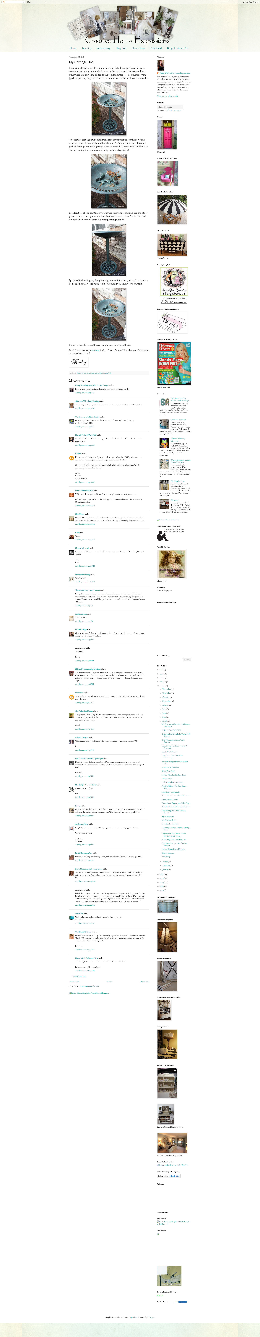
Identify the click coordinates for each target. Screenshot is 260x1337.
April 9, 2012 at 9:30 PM (84, 844)
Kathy (77, 532)
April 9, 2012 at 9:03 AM (85, 392)
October (166, 697)
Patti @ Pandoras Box (83, 853)
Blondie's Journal (82, 548)
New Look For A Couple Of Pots (175, 807)
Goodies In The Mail (170, 824)
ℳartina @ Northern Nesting (87, 401)
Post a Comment (79, 976)
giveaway (96, 350)
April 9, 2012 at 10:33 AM (85, 540)
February (166, 865)
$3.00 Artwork (168, 816)
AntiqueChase (81, 614)
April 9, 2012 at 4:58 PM (84, 660)
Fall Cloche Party (178, 481)
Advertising (103, 48)
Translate (177, 110)
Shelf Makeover (168, 853)
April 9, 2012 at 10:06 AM (85, 524)
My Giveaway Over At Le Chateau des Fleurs (176, 725)
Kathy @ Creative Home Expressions (175, 73)
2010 (162, 878)
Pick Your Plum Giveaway (172, 782)
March (165, 861)
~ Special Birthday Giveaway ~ (178, 440)
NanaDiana (79, 514)
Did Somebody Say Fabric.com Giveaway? (180, 399)
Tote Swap (166, 857)
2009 (162, 882)
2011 (162, 874)
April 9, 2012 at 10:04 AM (85, 506)
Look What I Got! (169, 752)
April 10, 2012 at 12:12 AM (85, 905)
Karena (78, 453)
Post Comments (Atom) (89, 986)
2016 (162, 670)
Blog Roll (121, 48)
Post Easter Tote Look (170, 792)
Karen (77, 806)
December (166, 689)
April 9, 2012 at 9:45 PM (84, 860)
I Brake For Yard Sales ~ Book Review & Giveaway (174, 834)
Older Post (143, 982)
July (164, 709)
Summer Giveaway (178, 420)
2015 (162, 674)
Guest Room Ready (170, 799)
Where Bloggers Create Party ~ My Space (180, 461)
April (164, 721)
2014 (162, 678)
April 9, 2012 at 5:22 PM (84, 702)
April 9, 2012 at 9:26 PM (84, 815)
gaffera (134, 1317)
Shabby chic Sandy (82, 574)
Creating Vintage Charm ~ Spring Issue (175, 829)
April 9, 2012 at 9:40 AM (85, 482)
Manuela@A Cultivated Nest (86, 958)
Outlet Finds (167, 779)
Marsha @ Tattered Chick (85, 785)
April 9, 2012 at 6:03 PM (84, 729)
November (166, 693)
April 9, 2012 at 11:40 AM (85, 566)
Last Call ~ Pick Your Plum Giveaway (172, 756)
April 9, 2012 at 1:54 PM (84, 621)
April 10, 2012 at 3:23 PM (85, 923)
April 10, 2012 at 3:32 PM (85, 950)
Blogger (151, 1317)
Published (156, 48)
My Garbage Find (169, 820)
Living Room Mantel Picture (173, 849)
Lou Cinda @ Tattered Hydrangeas (89, 758)
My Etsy (87, 48)
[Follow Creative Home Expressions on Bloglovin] (169, 1177)
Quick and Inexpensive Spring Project (174, 844)
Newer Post (74, 982)
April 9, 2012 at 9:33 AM (85, 445)
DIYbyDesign (81, 629)
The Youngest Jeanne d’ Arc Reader (173, 741)
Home (73, 48)
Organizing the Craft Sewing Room (174, 811)
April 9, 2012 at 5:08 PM (84, 684)
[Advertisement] (169, 1250)
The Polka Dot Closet (83, 711)
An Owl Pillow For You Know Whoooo (174, 787)
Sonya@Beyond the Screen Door (88, 869)
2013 (162, 682)
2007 (162, 890)
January (165, 869)
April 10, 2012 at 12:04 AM (85, 881)
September (167, 701)
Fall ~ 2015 (174, 500)
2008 (162, 886)
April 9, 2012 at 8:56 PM (84, 776)
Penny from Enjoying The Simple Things (91, 385)
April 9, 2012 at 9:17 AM (84, 427)
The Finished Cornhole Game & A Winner (176, 735)
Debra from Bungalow (84, 490)
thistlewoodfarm (81, 824)
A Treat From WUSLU (171, 730)
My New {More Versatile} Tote (174, 839)
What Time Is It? (168, 771)
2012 (162, 686)
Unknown (79, 693)
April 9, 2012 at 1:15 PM (84, 605)
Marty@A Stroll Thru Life (85, 435)
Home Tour (138, 48)
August (165, 705)
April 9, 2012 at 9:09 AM (85, 408)
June (164, 713)
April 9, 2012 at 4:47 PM (84, 639)
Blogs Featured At (177, 48)
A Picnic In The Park (170, 767)
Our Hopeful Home (83, 932)
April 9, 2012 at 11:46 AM (85, 582)
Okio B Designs (81, 737)
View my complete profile (167, 96)
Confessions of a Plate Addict (87, 417)
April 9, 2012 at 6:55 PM (84, 750)
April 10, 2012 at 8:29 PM (85, 971)
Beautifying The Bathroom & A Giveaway (174, 747)
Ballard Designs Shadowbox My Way (175, 762)
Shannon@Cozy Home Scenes (87, 590)
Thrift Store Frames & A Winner (175, 796)
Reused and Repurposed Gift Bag (175, 803)
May (164, 717)
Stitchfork (79, 913)
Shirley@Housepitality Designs (87, 669)
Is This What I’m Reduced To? (174, 775)
